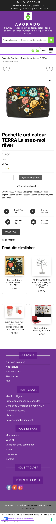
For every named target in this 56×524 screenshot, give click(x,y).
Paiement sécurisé (15, 410)
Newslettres (12, 454)
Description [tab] (11, 232)
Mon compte (12, 435)
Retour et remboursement (19, 420)
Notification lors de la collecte (11, 522)
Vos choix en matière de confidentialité (20, 518)
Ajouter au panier (31, 177)
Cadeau (36, 192)
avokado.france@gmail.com (28, 5)
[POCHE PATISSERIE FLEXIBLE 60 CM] (6, 68)
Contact (10, 459)
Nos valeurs (12, 366)
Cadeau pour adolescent (19, 195)
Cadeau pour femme (39, 195)
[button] (49, 80)
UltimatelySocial (47, 514)
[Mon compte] (33, 50)
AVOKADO (28, 24)
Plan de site (12, 376)
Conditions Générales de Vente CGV (25, 405)
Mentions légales (15, 396)
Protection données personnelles (23, 401)
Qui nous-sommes (15, 362)
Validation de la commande (20, 444)
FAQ (8, 381)
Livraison (10, 415)
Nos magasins (13, 371)
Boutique (15, 58)
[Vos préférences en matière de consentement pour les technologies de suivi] (51, 519)
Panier (9, 449)
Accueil (5, 58)
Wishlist (10, 440)
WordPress (32, 505)
